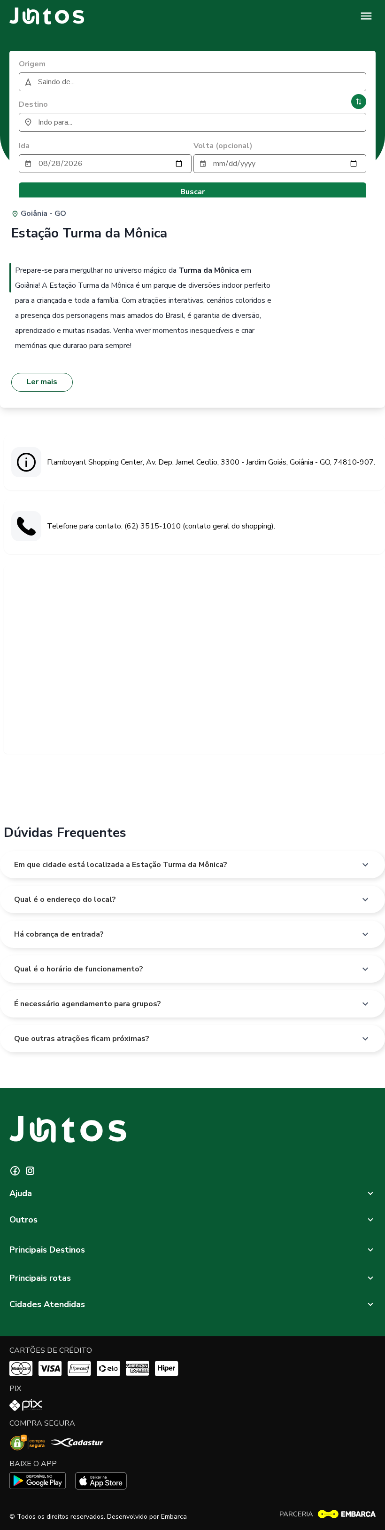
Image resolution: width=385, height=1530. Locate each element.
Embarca (174, 1516)
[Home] (47, 16)
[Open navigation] (366, 16)
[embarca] (327, 1514)
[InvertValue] (358, 101)
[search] (192, 81)
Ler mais (42, 382)
